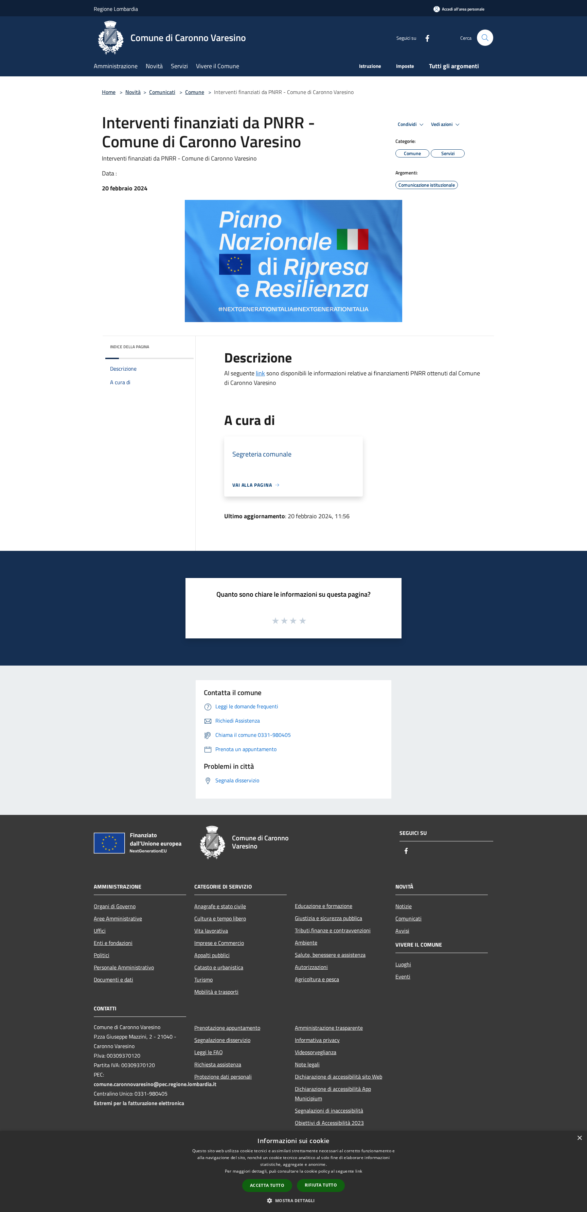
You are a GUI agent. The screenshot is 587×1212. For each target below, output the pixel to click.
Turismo (203, 979)
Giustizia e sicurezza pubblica (328, 918)
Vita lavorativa (211, 931)
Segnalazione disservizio (222, 1040)
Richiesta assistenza (217, 1064)
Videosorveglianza (315, 1052)
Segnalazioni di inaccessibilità (329, 1110)
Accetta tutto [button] (267, 1185)
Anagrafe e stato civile (220, 906)
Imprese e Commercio (219, 943)
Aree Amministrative (118, 918)
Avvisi (402, 931)
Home (108, 92)
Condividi (407, 124)
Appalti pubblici (212, 955)
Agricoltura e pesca (317, 979)
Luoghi (403, 964)
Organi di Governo (115, 906)
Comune (194, 92)
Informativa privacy (317, 1040)
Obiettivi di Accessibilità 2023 (329, 1123)
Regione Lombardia (116, 9)
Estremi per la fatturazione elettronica (139, 1103)
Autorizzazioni (311, 967)
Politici (101, 955)
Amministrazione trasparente (329, 1028)
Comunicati (162, 92)
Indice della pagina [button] (129, 346)
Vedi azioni (442, 124)
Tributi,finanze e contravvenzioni (333, 930)
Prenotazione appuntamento (227, 1028)
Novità (133, 92)
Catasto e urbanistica (218, 967)
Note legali (307, 1064)
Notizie (403, 906)
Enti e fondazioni (113, 943)
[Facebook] (424, 37)
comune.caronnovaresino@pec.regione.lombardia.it (155, 1084)
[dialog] (293, 1171)
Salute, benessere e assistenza (330, 955)
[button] (293, 1200)
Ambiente (306, 942)
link (260, 373)
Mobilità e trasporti (216, 992)
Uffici (100, 931)
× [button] (579, 1138)
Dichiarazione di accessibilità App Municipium (333, 1093)
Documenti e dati (113, 979)
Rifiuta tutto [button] (321, 1185)
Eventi (402, 976)
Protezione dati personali (223, 1077)
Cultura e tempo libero (220, 918)
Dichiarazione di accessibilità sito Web (338, 1077)
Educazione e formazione (323, 906)
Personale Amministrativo (124, 967)
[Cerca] (485, 38)
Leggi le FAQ (208, 1052)
